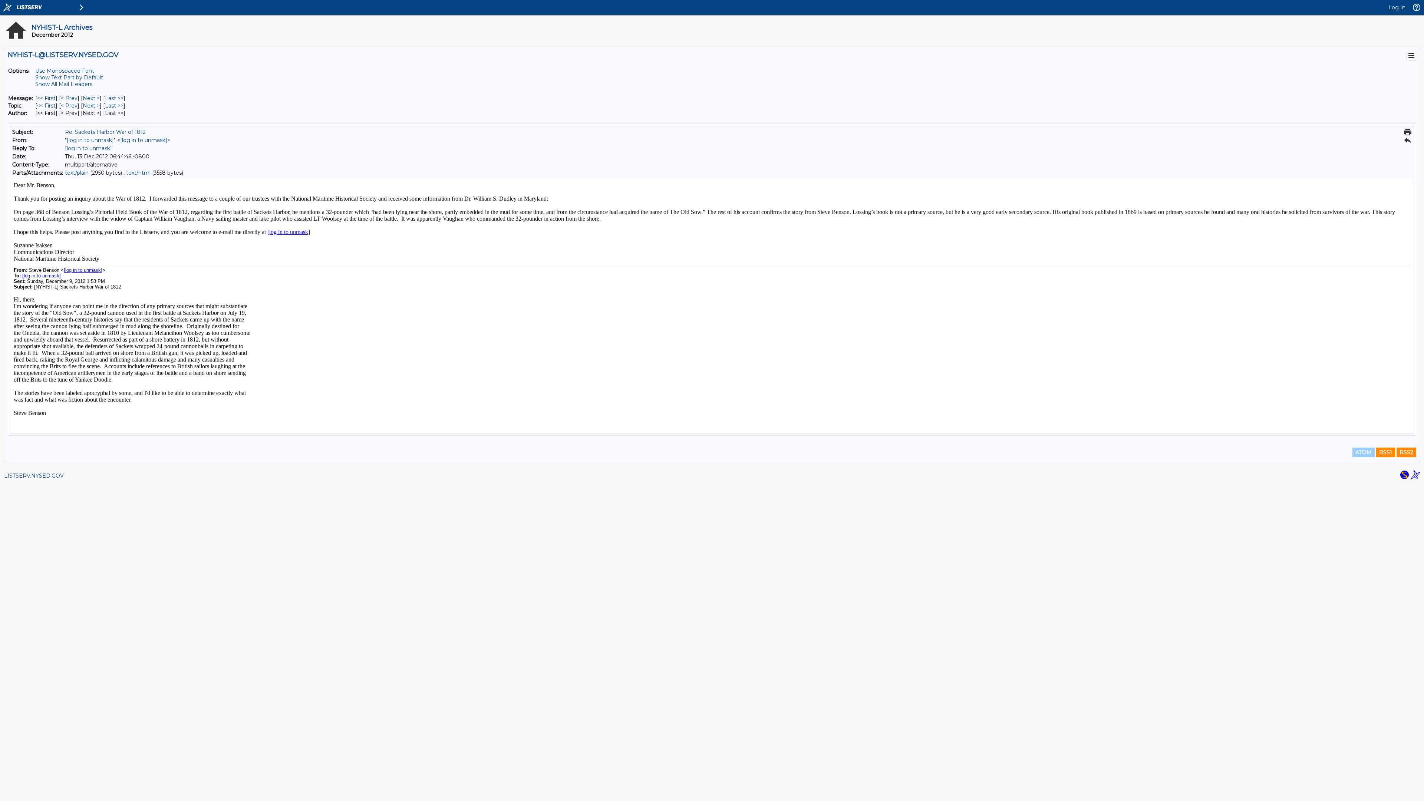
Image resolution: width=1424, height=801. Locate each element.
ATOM (1363, 452)
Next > (91, 98)
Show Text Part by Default (69, 77)
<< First (46, 98)
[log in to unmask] (90, 140)
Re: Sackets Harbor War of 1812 (105, 132)
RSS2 (1406, 452)
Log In (1396, 7)
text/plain (77, 172)
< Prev (69, 98)
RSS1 (1385, 452)
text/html (138, 172)
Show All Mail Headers (63, 84)
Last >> (114, 98)
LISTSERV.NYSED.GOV (34, 475)
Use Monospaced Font (64, 70)
